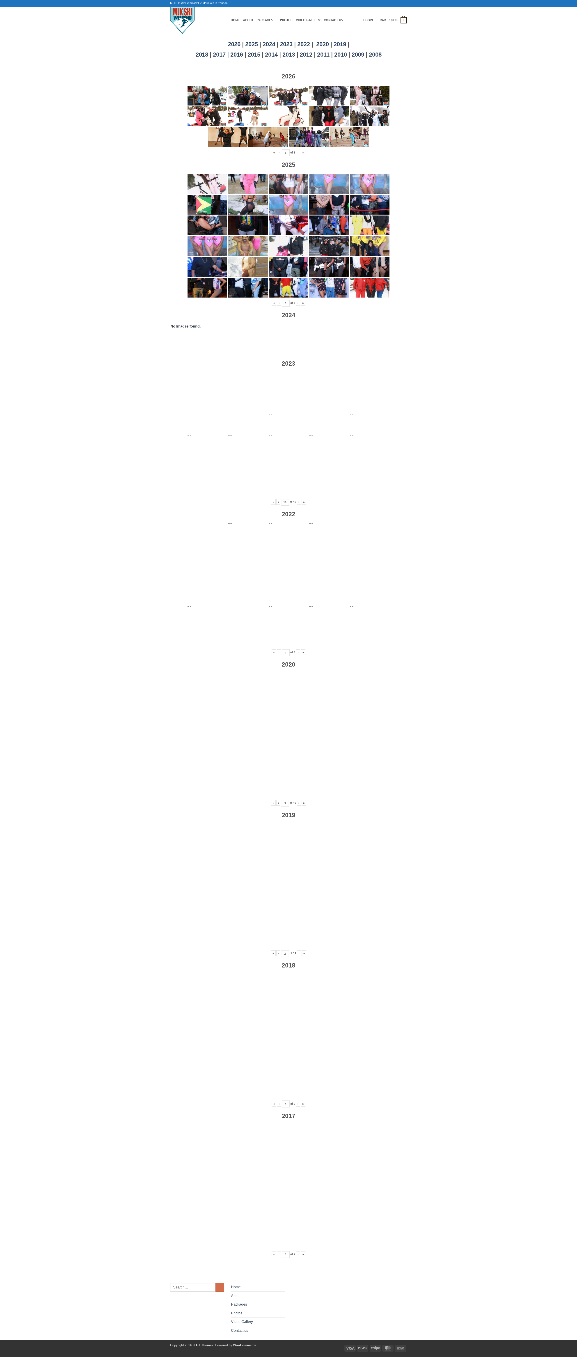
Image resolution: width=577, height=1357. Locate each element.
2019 (341, 44)
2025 (251, 44)
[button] (368, 20)
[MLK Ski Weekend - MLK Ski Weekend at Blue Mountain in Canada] (194, 20)
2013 (289, 54)
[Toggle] (282, 1304)
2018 (203, 54)
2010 (341, 54)
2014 (272, 54)
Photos (286, 20)
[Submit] (219, 1287)
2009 (359, 54)
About (248, 20)
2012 (307, 54)
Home (235, 20)
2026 (234, 44)
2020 (322, 44)
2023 (286, 44)
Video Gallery (308, 20)
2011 (324, 54)
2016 (237, 54)
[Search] (226, 20)
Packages (265, 20)
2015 (255, 54)
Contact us (333, 20)
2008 (375, 54)
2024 (269, 44)
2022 (303, 44)
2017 (220, 54)
